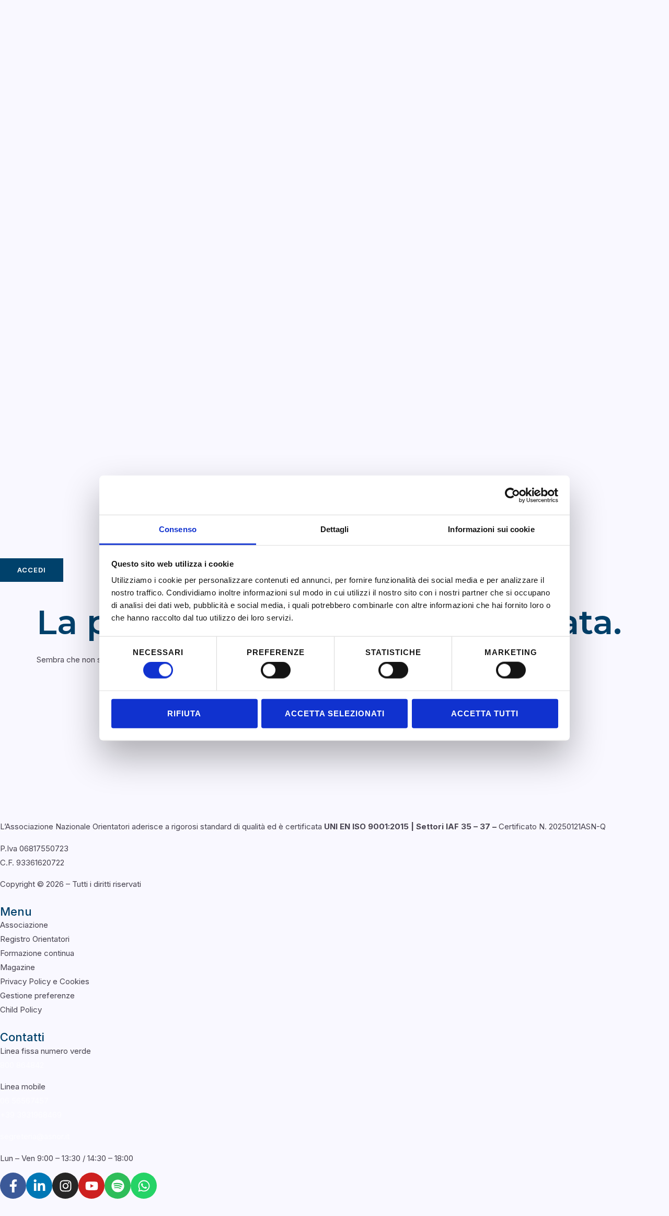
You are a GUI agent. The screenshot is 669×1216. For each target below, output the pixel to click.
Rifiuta (184, 712)
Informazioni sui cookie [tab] (491, 529)
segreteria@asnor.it (35, 1136)
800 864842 (22, 1065)
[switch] (276, 670)
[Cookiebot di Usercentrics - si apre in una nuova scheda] (512, 495)
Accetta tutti (484, 712)
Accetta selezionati (335, 712)
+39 (31, 1115)
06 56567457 (24, 1101)
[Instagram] (65, 1186)
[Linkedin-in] (39, 1186)
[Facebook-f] (13, 1186)
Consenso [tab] (178, 529)
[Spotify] (118, 1186)
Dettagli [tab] (334, 529)
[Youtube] (91, 1186)
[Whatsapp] (144, 1186)
